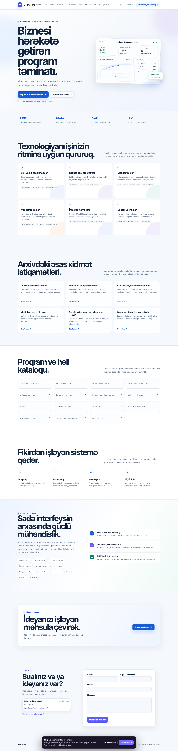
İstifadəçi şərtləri (126, 5)
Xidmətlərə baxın (62, 94)
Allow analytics (126, 742)
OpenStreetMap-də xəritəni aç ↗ (36, 708)
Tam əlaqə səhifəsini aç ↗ (33, 714)
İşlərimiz (72, 5)
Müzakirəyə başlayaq (148, 5)
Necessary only (110, 742)
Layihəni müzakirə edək (33, 94)
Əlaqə (114, 5)
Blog (80, 5)
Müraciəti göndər (97, 720)
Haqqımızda (104, 5)
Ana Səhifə (49, 5)
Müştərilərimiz (90, 5)
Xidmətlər (61, 5)
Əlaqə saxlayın (143, 627)
